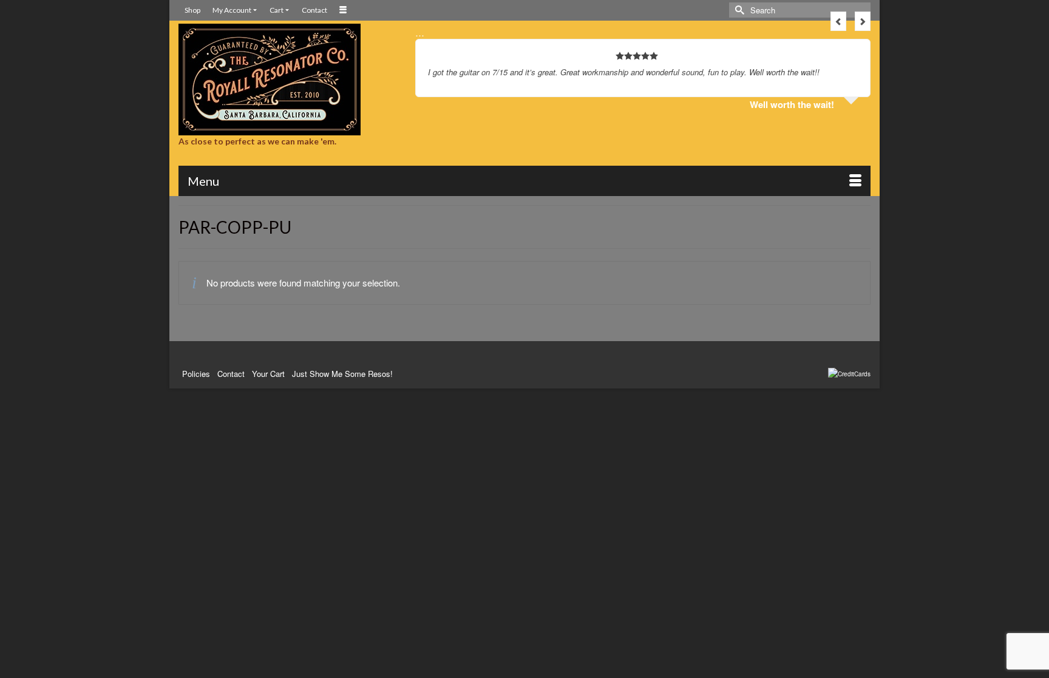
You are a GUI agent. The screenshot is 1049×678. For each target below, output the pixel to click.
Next (863, 21)
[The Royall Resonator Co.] (287, 79)
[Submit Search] (738, 10)
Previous (838, 21)
